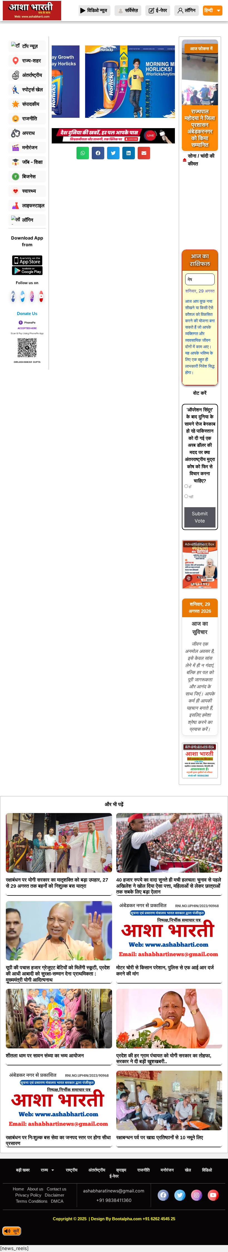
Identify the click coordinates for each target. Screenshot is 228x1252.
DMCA (57, 1201)
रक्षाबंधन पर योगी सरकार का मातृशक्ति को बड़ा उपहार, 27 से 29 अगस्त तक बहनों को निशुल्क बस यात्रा (57, 883)
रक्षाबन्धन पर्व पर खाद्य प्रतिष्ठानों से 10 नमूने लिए (159, 1137)
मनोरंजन (167, 1170)
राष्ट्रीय (71, 1170)
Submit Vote (200, 517)
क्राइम (121, 1170)
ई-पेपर (114, 1176)
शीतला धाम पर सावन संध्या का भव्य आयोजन (45, 1055)
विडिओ (207, 1170)
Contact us (56, 1189)
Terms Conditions (32, 1201)
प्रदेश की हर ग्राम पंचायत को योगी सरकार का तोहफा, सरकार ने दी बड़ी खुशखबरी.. (163, 1059)
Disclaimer (54, 1195)
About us (35, 1189)
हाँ (189, 487)
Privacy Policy (28, 1195)
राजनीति (143, 1170)
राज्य (44, 1170)
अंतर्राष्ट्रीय (96, 1170)
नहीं (190, 497)
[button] (82, 153)
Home (18, 1189)
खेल (188, 1170)
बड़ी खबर (23, 1170)
